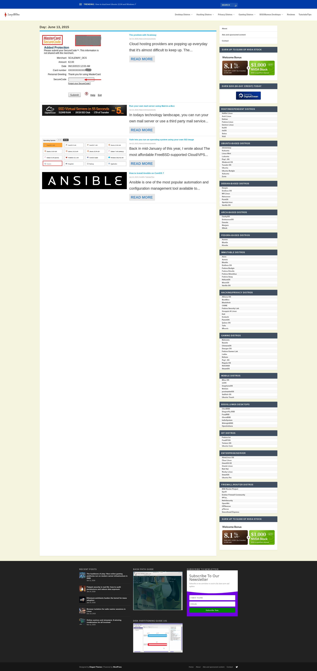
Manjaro (225, 225)
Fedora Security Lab (230, 308)
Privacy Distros (225, 15)
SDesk (224, 228)
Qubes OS (226, 323)
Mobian (225, 389)
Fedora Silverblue (229, 274)
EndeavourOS (228, 219)
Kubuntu (225, 151)
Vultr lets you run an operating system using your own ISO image (161, 140)
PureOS (225, 199)
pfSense (225, 509)
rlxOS (224, 130)
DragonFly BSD (228, 412)
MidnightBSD (227, 423)
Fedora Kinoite (228, 271)
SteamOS (226, 369)
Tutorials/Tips (305, 15)
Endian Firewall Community (233, 495)
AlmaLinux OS (228, 457)
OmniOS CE (227, 463)
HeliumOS (226, 280)
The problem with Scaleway (143, 35)
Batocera (225, 340)
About (224, 28)
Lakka (224, 354)
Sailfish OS (226, 394)
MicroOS (225, 283)
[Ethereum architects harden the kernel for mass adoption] (82, 600)
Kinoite (225, 245)
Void (224, 136)
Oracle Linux (227, 466)
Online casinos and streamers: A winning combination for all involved (104, 621)
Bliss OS (225, 380)
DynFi (224, 492)
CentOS (142, 177)
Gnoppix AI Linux (229, 311)
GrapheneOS (227, 386)
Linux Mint (226, 153)
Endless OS (227, 191)
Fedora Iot (226, 437)
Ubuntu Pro (227, 478)
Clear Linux (227, 460)
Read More (142, 59)
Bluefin (225, 242)
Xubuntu (225, 174)
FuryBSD (225, 414)
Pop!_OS (225, 159)
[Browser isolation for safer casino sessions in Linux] (82, 611)
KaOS (224, 128)
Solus (224, 133)
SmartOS (225, 475)
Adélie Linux (227, 113)
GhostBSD (226, 417)
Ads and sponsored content (234, 35)
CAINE (224, 305)
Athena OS (226, 297)
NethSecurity (227, 500)
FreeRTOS (226, 440)
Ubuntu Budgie (228, 171)
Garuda (225, 222)
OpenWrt (225, 503)
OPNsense (226, 506)
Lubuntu (225, 156)
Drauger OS (227, 349)
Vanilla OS (226, 205)
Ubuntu (225, 168)
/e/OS (224, 383)
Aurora (225, 239)
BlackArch (226, 303)
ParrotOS (225, 320)
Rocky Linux (227, 472)
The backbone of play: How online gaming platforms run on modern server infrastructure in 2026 (107, 576)
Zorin (224, 176)
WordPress (117, 667)
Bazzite (225, 343)
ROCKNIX (226, 366)
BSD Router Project (230, 489)
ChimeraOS (226, 346)
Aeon (224, 257)
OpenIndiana (227, 426)
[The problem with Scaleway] (84, 67)
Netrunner (226, 197)
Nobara (225, 357)
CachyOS (226, 217)
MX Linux (226, 194)
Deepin (225, 188)
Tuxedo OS (226, 165)
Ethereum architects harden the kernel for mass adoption (107, 599)
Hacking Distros (204, 15)
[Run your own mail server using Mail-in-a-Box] (84, 110)
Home (191, 667)
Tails (224, 326)
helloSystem (227, 420)
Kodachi (225, 317)
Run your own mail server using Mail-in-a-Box (152, 106)
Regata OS (226, 363)
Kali (223, 314)
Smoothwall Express (230, 512)
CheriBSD (226, 409)
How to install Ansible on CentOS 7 (146, 173)
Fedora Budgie (228, 268)
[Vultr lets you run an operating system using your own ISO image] (84, 152)
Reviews (291, 15)
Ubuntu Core (227, 446)
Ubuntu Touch (228, 397)
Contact (225, 41)
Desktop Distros (182, 15)
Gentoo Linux (228, 125)
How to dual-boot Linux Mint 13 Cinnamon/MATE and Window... (122, 4)
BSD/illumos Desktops (270, 15)
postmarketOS (228, 392)
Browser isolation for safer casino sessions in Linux (106, 610)
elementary (226, 148)
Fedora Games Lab (230, 351)
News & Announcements (147, 39)
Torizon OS (226, 443)
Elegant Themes (96, 667)
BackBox (225, 300)
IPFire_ (225, 498)
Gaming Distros (246, 15)
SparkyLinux (227, 202)
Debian (225, 119)
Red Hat (225, 469)
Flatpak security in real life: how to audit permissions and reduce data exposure (104, 588)
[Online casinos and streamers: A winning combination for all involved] (82, 622)
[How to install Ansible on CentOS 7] (84, 180)
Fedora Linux (227, 122)
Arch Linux (226, 116)
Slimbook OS (227, 162)
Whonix (225, 328)
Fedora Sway (227, 277)
